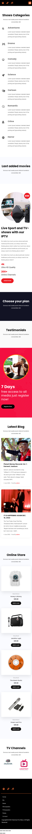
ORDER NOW (7, 280)
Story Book (16, 636)
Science (12, 74)
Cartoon (12, 90)
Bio (3, 800)
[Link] (7, 3)
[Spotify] (3, 3)
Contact (5, 816)
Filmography (6, 810)
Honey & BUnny (16, 596)
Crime (11, 121)
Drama (11, 43)
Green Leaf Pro (16, 722)
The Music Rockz (16, 680)
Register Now (8, 406)
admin (18, 483)
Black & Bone (16, 594)
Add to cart (16, 603)
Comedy (12, 59)
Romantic (13, 105)
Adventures (14, 27)
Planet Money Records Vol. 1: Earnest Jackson (15, 465)
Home (4, 797)
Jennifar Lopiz (16, 638)
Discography (6, 806)
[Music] (12, 3)
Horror (11, 137)
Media (4, 813)
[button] (29, 3)
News (4, 803)
